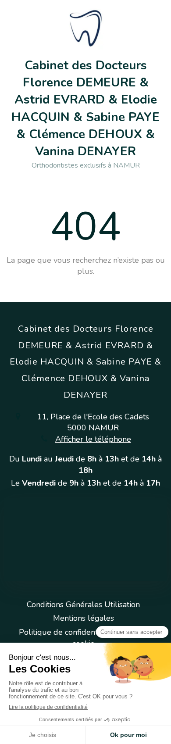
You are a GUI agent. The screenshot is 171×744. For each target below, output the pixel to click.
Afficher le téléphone (93, 439)
